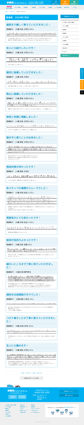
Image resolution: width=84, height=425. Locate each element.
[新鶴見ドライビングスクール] (17, 3)
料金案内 (26, 7)
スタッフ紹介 (42, 7)
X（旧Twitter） (34, 410)
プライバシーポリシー (35, 408)
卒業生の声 (66, 7)
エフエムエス (68, 407)
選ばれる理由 (9, 7)
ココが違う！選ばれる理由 (68, 22)
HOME (6, 11)
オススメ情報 (17, 7)
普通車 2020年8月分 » (37, 373)
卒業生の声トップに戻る (31, 378)
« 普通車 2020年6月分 (26, 373)
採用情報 (33, 406)
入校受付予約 (65, 3)
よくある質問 (58, 7)
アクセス (75, 7)
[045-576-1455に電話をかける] (36, 3)
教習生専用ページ (74, 3)
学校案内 (34, 7)
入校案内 (50, 7)
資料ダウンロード (55, 3)
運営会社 (33, 405)
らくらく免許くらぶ (35, 412)
